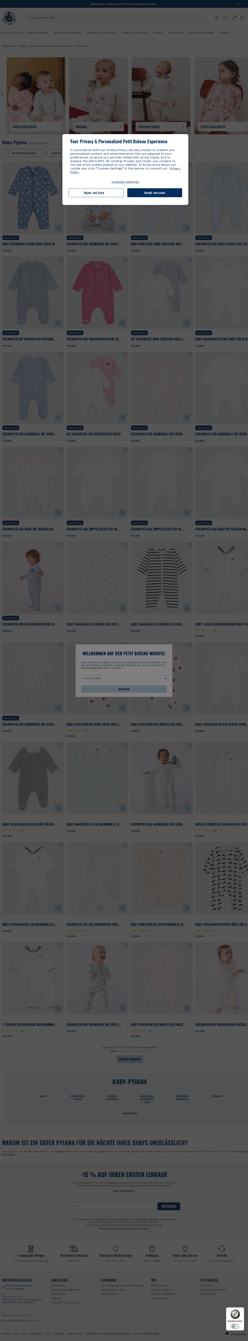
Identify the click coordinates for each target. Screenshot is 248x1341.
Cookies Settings (125, 182)
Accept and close (154, 193)
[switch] (235, 1326)
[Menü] (241, 1309)
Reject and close (94, 193)
